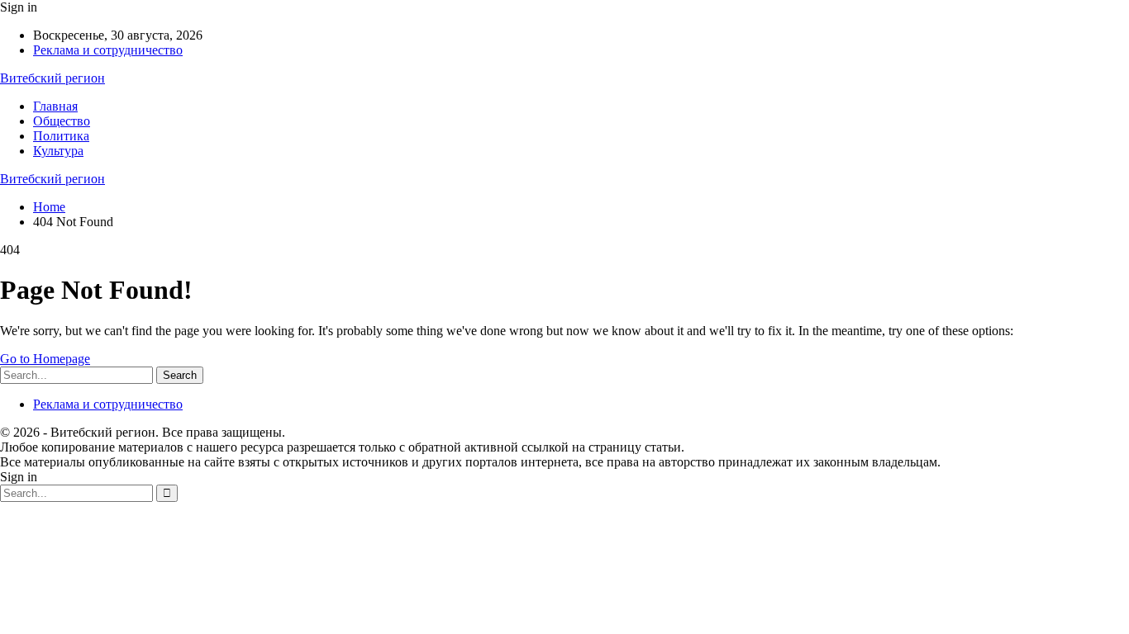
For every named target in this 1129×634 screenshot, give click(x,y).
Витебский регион (52, 78)
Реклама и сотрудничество (108, 50)
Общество (61, 121)
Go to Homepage (45, 359)
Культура (58, 151)
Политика (61, 136)
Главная (55, 106)
